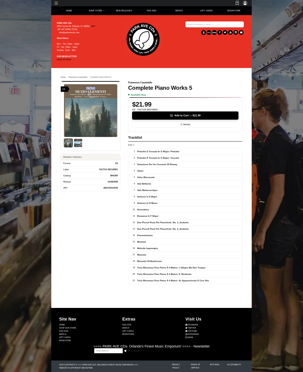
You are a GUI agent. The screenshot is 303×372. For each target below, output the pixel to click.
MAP (93, 26)
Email (190, 337)
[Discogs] (214, 32)
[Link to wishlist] (237, 3)
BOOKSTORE (234, 10)
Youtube (192, 331)
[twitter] (225, 32)
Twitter (191, 328)
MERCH (179, 10)
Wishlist (186, 124)
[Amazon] (203, 32)
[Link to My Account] (245, 3)
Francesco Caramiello (77, 77)
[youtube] (230, 32)
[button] (96, 11)
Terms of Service (195, 366)
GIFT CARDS (206, 10)
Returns (214, 364)
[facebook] (219, 32)
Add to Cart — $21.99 (187, 115)
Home (63, 77)
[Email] (241, 32)
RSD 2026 (151, 10)
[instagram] (235, 32)
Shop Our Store (67, 328)
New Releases (124, 10)
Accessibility (234, 364)
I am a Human (133, 350)
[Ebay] (209, 32)
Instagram (193, 334)
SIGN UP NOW (64, 59)
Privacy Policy (176, 366)
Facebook (192, 325)
